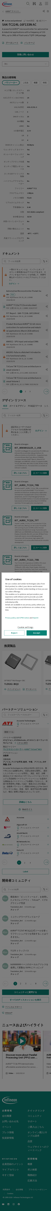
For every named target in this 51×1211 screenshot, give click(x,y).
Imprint (35, 617)
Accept (36, 632)
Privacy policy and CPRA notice (17, 617)
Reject (14, 632)
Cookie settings (25, 627)
